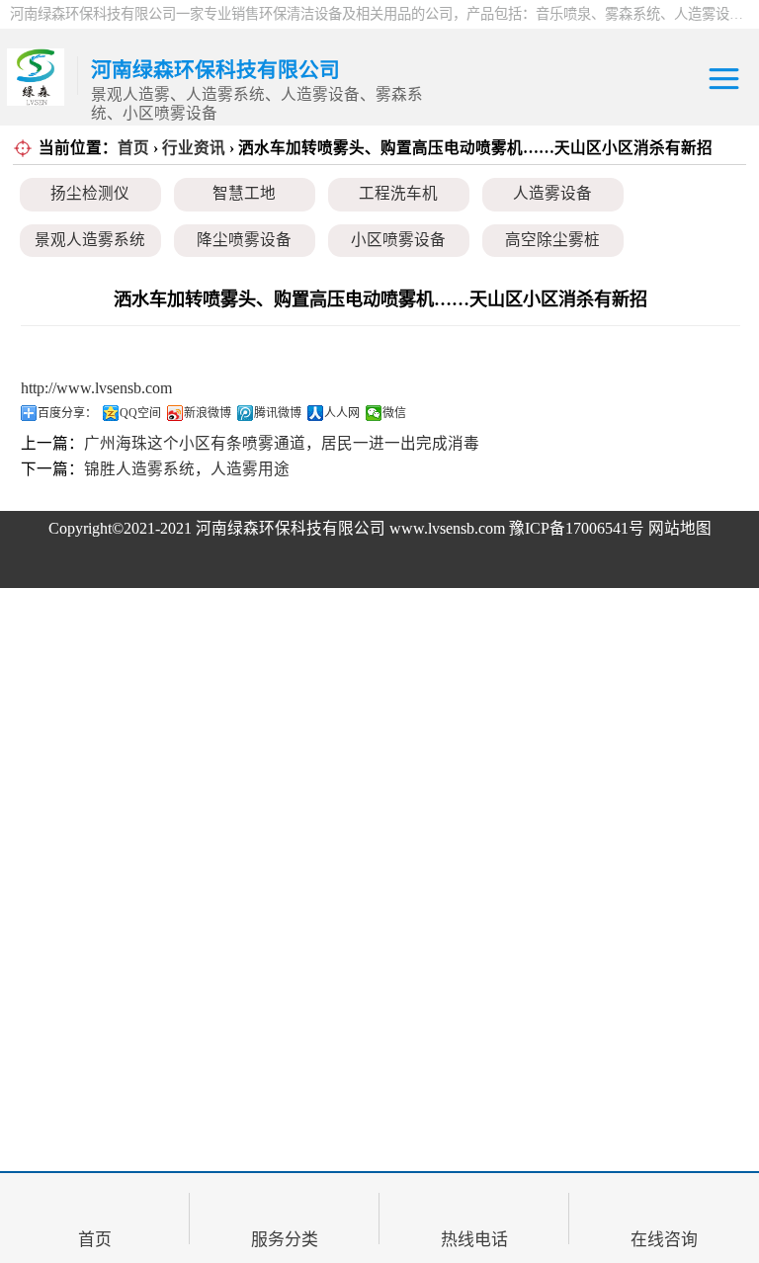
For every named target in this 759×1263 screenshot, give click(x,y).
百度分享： (67, 413)
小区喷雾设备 (398, 239)
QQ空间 (140, 413)
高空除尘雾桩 (552, 239)
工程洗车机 (398, 193)
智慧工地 (244, 193)
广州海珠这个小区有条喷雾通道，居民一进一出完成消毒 (281, 443)
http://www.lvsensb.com (96, 387)
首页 (133, 147)
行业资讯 (193, 147)
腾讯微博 (277, 413)
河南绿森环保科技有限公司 (290, 528)
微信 (394, 413)
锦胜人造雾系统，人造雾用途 (187, 469)
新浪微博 (207, 413)
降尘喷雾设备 (244, 239)
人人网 (342, 413)
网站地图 (680, 528)
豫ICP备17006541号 (578, 528)
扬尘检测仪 (89, 193)
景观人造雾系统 (90, 239)
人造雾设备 (552, 193)
